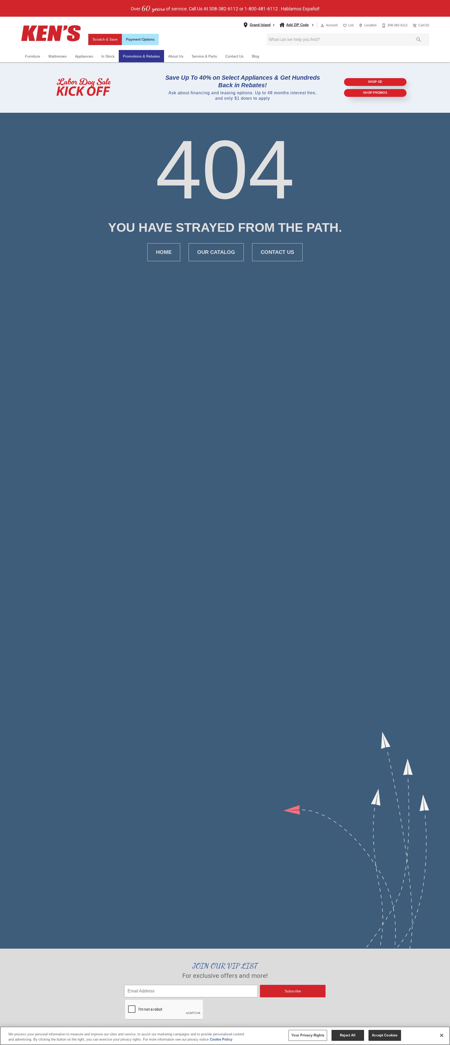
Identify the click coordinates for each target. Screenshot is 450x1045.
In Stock (108, 56)
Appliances (84, 56)
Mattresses (57, 56)
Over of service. (159, 8)
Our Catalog (216, 252)
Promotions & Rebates (141, 56)
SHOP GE (375, 82)
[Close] (441, 1035)
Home (164, 252)
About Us (175, 56)
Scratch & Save (105, 39)
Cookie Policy (221, 1039)
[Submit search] (418, 39)
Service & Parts (204, 56)
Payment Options (140, 39)
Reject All (347, 1035)
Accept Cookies (384, 1035)
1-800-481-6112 (261, 9)
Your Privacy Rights (307, 1035)
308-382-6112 (223, 9)
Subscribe (293, 991)
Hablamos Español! (300, 9)
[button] (322, 25)
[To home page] (51, 33)
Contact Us (234, 56)
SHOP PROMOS (375, 93)
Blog (255, 56)
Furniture (32, 56)
